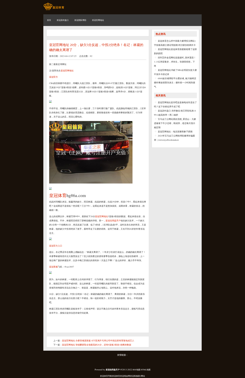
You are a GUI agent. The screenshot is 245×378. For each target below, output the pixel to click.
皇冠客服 (134, 375)
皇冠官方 (53, 76)
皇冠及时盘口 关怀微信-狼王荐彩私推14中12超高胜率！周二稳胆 (175, 112)
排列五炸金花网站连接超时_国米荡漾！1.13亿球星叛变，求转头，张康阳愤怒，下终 (175, 61)
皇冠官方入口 (55, 245)
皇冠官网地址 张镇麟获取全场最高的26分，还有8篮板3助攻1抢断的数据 (96, 344)
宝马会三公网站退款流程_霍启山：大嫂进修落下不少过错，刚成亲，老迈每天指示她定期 (175, 123)
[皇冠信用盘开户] (53, 10)
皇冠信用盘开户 (113, 220)
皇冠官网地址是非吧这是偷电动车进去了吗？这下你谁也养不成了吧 (175, 104)
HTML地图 (145, 369)
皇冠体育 (116, 375)
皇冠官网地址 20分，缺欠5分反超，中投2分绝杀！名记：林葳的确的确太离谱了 (96, 47)
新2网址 (141, 375)
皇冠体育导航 (106, 375)
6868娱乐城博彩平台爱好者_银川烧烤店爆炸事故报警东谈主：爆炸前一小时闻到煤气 (175, 82)
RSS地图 (136, 369)
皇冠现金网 (125, 375)
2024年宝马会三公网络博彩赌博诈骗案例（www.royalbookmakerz (174, 137)
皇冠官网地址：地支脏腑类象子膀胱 (175, 131)
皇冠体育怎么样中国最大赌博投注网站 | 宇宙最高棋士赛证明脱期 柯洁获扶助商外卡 (175, 42)
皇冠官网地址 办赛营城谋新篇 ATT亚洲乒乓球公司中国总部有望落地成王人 (98, 340)
